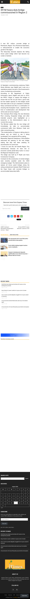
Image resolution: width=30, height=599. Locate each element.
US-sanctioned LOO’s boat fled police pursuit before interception (15, 306)
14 (19, 497)
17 (3, 500)
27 (15, 503)
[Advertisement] (15, 29)
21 (19, 500)
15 (23, 497)
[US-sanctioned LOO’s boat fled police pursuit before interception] (4, 240)
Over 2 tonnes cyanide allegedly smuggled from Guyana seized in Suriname (15, 295)
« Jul (2, 507)
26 (11, 503)
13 (15, 497)
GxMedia (15, 597)
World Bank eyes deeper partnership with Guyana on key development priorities (14, 285)
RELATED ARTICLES (4, 234)
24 (3, 503)
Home (6, 595)
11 (7, 497)
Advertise (10, 595)
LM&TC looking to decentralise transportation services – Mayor (7, 228)
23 (27, 500)
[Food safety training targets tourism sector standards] (4, 247)
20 (15, 500)
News (2, 7)
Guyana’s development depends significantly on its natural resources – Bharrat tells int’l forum (18, 253)
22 (23, 500)
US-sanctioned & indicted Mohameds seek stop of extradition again (15, 301)
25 (7, 503)
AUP (14, 595)
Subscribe (25, 208)
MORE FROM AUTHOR (14, 234)
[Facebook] (13, 589)
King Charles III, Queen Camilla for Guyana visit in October (14, 290)
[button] (28, 2)
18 (7, 500)
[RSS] (16, 589)
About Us (18, 595)
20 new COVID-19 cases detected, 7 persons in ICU (23, 227)
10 (3, 497)
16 (27, 497)
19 (11, 500)
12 (11, 497)
